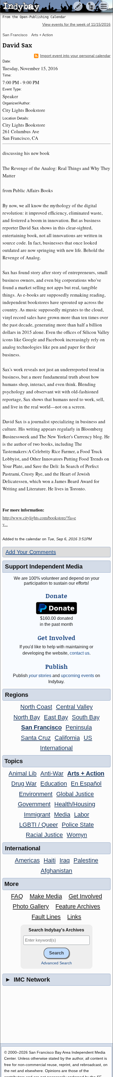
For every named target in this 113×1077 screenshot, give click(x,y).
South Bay (86, 717)
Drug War (23, 783)
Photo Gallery (31, 906)
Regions (16, 694)
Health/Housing (74, 804)
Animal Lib (22, 773)
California (67, 737)
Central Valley (74, 706)
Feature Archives (77, 906)
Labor (81, 814)
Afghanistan (56, 870)
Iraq (65, 860)
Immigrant (37, 814)
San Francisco (14, 35)
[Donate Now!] (57, 608)
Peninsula (79, 727)
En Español (86, 783)
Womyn (77, 834)
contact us (79, 653)
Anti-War (51, 773)
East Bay (56, 717)
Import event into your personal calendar (75, 56)
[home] (51, 6)
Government (34, 804)
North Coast (36, 706)
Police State (78, 824)
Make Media (46, 896)
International (56, 747)
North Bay (26, 717)
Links (74, 916)
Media (62, 814)
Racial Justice (44, 834)
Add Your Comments (30, 552)
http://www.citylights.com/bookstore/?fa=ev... (39, 521)
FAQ (17, 896)
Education (53, 783)
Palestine (86, 860)
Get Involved (85, 896)
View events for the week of (76, 24)
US (88, 737)
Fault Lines (46, 916)
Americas (27, 860)
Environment (35, 794)
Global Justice (75, 794)
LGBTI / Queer (38, 824)
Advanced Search (56, 963)
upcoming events (77, 675)
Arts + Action (42, 35)
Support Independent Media (44, 566)
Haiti (50, 860)
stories (40, 675)
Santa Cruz (36, 737)
